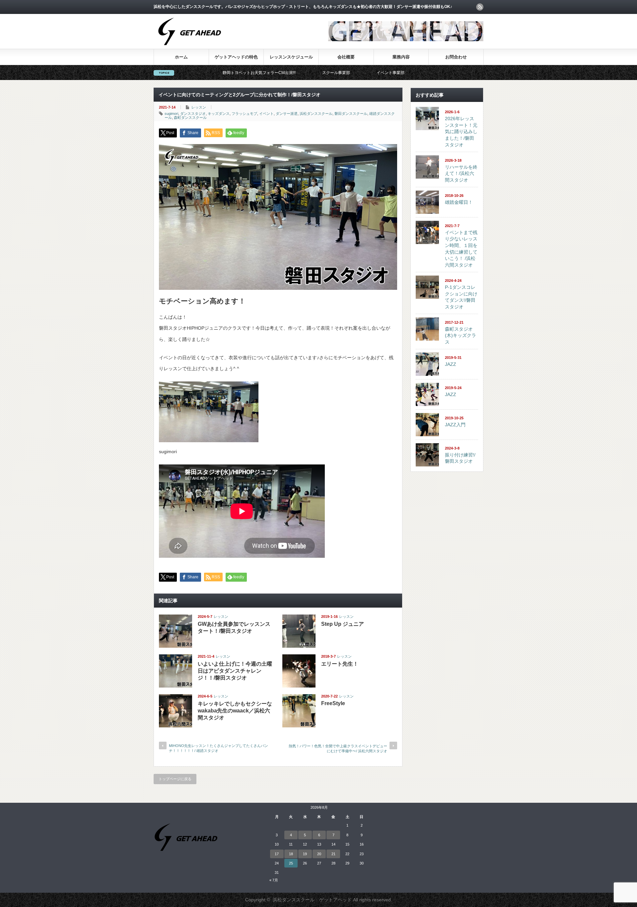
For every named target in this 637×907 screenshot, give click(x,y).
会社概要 (346, 56)
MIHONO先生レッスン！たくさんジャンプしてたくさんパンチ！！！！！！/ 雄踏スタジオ (218, 748)
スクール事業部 (293, 72)
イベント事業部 (347, 72)
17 (277, 854)
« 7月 (273, 880)
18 (291, 854)
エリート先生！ (339, 664)
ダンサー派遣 (287, 114)
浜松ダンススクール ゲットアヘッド (312, 899)
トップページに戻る (175, 779)
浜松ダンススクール (316, 114)
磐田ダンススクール (350, 114)
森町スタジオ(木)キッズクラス (460, 335)
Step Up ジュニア (342, 624)
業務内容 (401, 56)
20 (319, 854)
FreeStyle (333, 703)
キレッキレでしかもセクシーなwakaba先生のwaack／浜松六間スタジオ (235, 710)
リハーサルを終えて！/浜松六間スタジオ (461, 173)
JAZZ (450, 364)
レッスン (198, 107)
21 (333, 854)
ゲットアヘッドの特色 (236, 56)
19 (305, 854)
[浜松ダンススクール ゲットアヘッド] (189, 48)
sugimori (171, 114)
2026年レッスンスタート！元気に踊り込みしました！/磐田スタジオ (461, 131)
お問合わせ (456, 56)
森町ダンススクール (190, 118)
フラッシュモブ (244, 114)
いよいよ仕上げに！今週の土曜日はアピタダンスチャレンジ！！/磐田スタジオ (235, 671)
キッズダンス (219, 114)
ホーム (181, 56)
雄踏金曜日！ (459, 202)
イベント (266, 114)
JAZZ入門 (455, 424)
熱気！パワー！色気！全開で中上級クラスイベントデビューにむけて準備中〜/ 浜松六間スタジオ (338, 748)
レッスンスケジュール (291, 56)
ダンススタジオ (193, 114)
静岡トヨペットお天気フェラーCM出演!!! (215, 72)
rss (479, 7)
